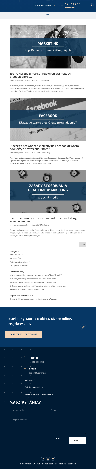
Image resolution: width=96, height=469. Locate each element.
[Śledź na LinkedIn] (53, 459)
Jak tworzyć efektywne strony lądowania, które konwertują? (33, 282)
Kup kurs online (44, 6)
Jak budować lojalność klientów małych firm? (27, 289)
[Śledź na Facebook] (92, 5)
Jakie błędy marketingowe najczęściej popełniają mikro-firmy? (33, 279)
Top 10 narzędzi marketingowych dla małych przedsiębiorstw (40, 75)
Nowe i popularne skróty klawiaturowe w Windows (37, 299)
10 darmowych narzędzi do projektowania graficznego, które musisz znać (38, 286)
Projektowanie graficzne (19, 262)
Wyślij (77, 440)
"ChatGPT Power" (72, 6)
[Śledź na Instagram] (48, 459)
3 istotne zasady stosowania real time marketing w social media (43, 219)
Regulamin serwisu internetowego (38, 394)
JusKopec (26, 80)
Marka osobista (15, 255)
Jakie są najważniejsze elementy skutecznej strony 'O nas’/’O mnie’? (36, 275)
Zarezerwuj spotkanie (23, 334)
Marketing (45, 80)
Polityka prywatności (33, 387)
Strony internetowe (17, 265)
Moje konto (29, 380)
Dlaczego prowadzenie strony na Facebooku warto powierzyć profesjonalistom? (44, 147)
